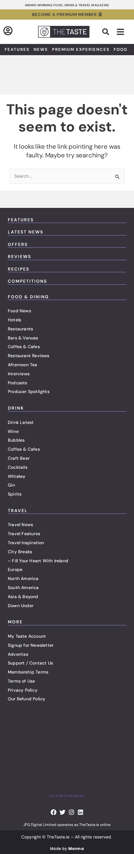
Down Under (20, 605)
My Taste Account (27, 636)
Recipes (18, 269)
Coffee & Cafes (24, 346)
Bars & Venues (23, 338)
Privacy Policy (22, 690)
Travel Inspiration (26, 542)
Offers (18, 244)
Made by (67, 848)
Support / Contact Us (30, 663)
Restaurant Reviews (29, 355)
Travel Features (24, 533)
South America (23, 587)
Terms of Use (21, 681)
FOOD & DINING (28, 297)
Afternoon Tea (22, 364)
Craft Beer (19, 458)
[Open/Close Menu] (120, 31)
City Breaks (20, 551)
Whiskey (16, 476)
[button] (105, 32)
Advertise (18, 654)
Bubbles (16, 440)
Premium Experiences (81, 49)
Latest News (25, 232)
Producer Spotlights (29, 391)
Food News (19, 311)
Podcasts (17, 383)
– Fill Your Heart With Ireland (38, 561)
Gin (11, 485)
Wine (13, 431)
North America (23, 578)
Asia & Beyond (23, 596)
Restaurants (20, 329)
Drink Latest (21, 422)
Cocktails (17, 467)
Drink (16, 408)
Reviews (19, 256)
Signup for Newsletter (31, 645)
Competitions (27, 281)
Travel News (20, 524)
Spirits (15, 494)
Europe (15, 569)
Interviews (19, 374)
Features (17, 49)
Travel (18, 510)
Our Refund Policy (26, 699)
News (41, 49)
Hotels (14, 320)
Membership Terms (28, 672)
